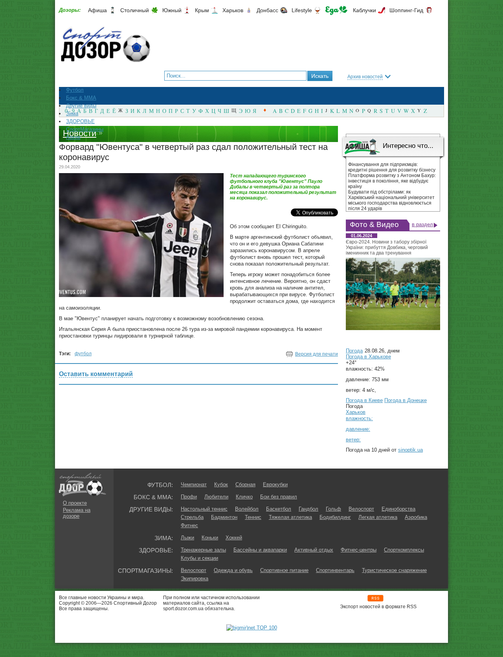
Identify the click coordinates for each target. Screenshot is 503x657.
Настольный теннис (204, 509)
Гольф (333, 509)
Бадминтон (224, 517)
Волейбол (247, 509)
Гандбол (308, 509)
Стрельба (192, 517)
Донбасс (267, 10)
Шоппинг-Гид (406, 10)
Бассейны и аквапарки (260, 550)
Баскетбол (278, 509)
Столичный (134, 10)
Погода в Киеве (364, 400)
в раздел (422, 224)
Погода (354, 351)
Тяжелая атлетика (290, 517)
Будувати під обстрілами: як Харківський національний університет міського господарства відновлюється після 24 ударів (391, 200)
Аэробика (416, 517)
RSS (375, 598)
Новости (79, 133)
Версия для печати (316, 354)
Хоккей (234, 538)
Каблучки (364, 10)
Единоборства (398, 509)
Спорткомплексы (404, 550)
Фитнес (189, 525)
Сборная (245, 484)
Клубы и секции (199, 558)
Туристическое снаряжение (394, 570)
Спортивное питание (284, 570)
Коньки (210, 538)
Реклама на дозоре (76, 513)
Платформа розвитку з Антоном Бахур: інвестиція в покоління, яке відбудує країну (392, 181)
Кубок (221, 484)
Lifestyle (302, 10)
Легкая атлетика (377, 517)
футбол (83, 353)
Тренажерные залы (203, 550)
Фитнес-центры (358, 550)
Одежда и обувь (233, 570)
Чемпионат (194, 484)
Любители (216, 497)
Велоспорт (361, 509)
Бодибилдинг (335, 517)
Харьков (232, 10)
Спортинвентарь (335, 570)
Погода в (368, 357)
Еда (336, 10)
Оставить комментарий (96, 374)
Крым (202, 10)
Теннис (253, 517)
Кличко (244, 497)
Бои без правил (278, 497)
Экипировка (194, 578)
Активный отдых (313, 550)
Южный (172, 10)
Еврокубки (275, 484)
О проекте (75, 503)
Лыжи (187, 538)
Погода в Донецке (405, 400)
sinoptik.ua (410, 450)
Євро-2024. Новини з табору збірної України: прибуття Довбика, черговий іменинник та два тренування (387, 247)
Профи (189, 497)
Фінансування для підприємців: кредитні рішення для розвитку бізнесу (391, 167)
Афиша (97, 10)
